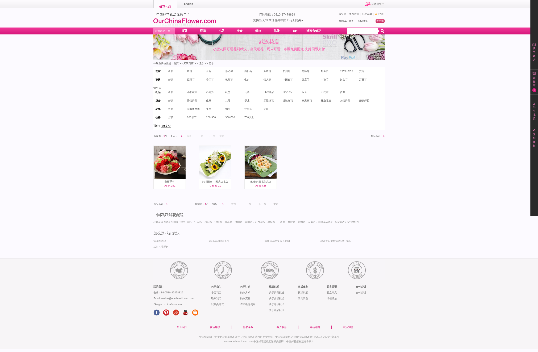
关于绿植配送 (276, 304)
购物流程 (245, 298)
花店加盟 (348, 327)
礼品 (221, 30)
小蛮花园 (216, 292)
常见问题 (303, 298)
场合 (201, 63)
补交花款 (367, 14)
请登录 (342, 14)
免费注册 (354, 14)
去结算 (380, 21)
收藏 (381, 14)
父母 (211, 63)
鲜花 (203, 30)
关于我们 (182, 327)
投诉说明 (303, 292)
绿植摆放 (332, 298)
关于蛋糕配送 (276, 298)
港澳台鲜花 (313, 30)
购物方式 (245, 292)
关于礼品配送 (276, 310)
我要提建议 (217, 304)
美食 (240, 30)
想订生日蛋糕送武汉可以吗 (335, 240)
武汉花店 (188, 63)
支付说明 (361, 292)
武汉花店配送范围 (219, 240)
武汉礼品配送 (161, 246)
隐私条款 (248, 327)
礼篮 (277, 30)
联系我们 (216, 298)
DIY (295, 30)
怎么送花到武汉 (166, 233)
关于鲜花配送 (276, 292)
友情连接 (215, 327)
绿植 (258, 30)
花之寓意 (332, 292)
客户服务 (282, 327)
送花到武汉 (159, 240)
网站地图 (315, 327)
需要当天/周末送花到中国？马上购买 (278, 20)
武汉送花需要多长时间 (277, 240)
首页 (184, 30)
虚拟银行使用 (247, 304)
